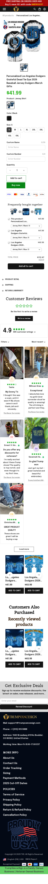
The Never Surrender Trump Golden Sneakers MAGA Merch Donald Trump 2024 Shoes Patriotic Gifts (11, 414)
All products (8, 16)
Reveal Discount (24, 707)
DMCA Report (31, 859)
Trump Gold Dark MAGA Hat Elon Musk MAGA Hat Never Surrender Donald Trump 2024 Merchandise (36, 481)
